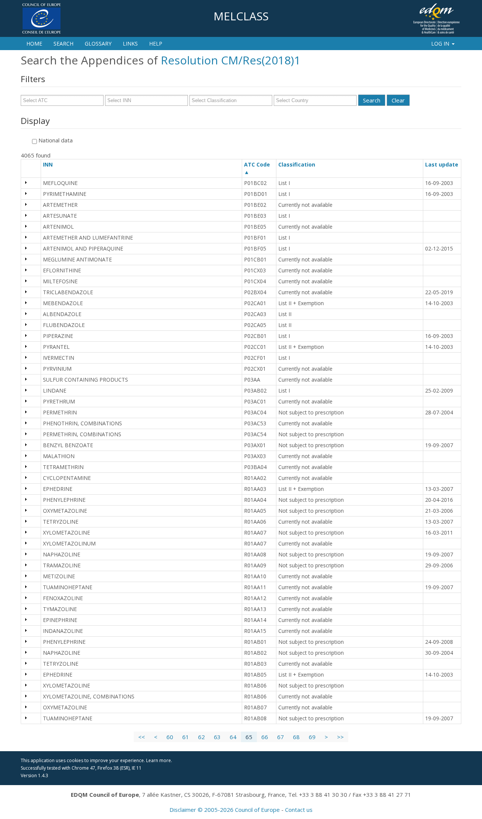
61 (185, 737)
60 (169, 737)
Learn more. (159, 760)
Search (63, 43)
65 (249, 737)
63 (217, 737)
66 (264, 737)
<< (141, 737)
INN (51, 164)
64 (233, 737)
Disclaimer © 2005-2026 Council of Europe (224, 809)
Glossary (98, 43)
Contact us (299, 809)
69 (312, 737)
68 (296, 737)
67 (280, 737)
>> (340, 737)
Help (155, 43)
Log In (440, 43)
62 (201, 737)
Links (130, 43)
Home (34, 43)
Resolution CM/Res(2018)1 (230, 60)
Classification (300, 164)
